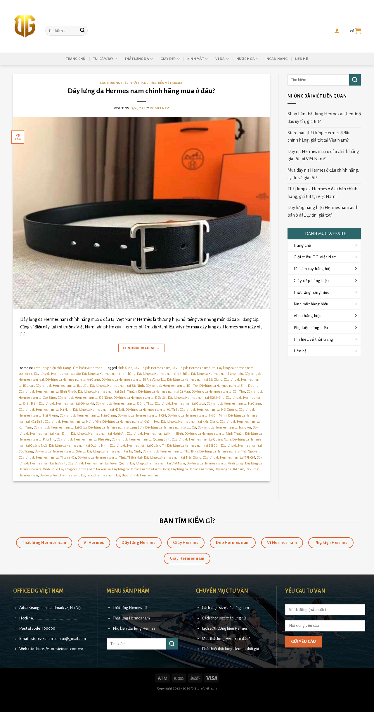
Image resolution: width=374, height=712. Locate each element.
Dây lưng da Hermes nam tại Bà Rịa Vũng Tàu (133, 380)
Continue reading (141, 348)
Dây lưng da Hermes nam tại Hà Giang (234, 403)
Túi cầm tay (103, 59)
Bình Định (124, 368)
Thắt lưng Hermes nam (131, 618)
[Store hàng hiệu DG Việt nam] (25, 26)
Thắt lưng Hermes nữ (130, 607)
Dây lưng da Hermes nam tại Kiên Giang (189, 422)
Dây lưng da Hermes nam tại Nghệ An (98, 434)
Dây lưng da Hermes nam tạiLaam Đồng (141, 469)
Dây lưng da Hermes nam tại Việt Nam (157, 463)
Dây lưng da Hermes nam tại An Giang (72, 380)
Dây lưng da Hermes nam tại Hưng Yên (73, 422)
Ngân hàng (277, 59)
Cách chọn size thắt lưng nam (225, 607)
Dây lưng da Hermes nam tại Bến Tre (172, 386)
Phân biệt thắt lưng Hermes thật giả (230, 649)
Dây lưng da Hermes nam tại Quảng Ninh (78, 446)
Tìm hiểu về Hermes (166, 82)
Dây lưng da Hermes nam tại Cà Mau (164, 392)
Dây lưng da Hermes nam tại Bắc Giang (194, 380)
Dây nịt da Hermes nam (98, 475)
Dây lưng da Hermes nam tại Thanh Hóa (47, 457)
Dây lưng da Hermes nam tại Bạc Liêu (62, 386)
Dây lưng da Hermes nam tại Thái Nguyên (229, 451)
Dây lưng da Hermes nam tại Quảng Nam (201, 439)
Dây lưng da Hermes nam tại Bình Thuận (107, 392)
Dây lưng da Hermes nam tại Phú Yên (83, 439)
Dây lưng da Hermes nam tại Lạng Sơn (116, 427)
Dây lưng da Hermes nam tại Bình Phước (48, 392)
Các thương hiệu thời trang (124, 82)
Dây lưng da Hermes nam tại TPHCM (229, 457)
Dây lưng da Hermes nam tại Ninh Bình (155, 434)
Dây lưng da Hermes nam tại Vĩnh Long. (215, 463)
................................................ (56, 618)
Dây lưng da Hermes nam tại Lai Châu (60, 427)
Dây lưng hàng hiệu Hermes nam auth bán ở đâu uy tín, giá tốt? (323, 211)
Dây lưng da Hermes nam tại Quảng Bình (141, 439)
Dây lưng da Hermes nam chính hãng (109, 374)
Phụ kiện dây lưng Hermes (134, 628)
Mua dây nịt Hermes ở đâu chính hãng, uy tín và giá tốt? (323, 174)
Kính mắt (195, 59)
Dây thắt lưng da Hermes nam (137, 475)
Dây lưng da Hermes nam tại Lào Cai (170, 427)
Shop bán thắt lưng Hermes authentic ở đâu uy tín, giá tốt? (324, 118)
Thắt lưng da (137, 59)
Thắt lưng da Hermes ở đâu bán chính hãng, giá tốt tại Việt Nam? (322, 193)
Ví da (220, 59)
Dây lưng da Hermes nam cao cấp (57, 374)
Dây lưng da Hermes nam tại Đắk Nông (196, 398)
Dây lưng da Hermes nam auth (194, 368)
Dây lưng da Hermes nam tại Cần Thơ (218, 392)
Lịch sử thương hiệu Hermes (225, 628)
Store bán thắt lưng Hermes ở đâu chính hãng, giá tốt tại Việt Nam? (319, 136)
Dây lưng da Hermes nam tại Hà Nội (98, 410)
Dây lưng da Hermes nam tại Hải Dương (208, 410)
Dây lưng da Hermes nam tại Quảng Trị (138, 446)
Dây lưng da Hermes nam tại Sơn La (60, 451)
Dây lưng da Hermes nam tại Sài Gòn (193, 446)
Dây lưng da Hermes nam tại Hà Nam (45, 410)
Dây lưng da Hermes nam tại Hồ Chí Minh (197, 415)
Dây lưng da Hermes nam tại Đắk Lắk (140, 398)
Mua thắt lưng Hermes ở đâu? (226, 638)
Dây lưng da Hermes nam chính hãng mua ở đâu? (141, 91)
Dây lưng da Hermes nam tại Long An (224, 427)
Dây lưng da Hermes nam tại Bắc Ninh (117, 386)
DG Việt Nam (159, 108)
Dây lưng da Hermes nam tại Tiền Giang (172, 457)
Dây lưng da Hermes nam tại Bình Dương (229, 386)
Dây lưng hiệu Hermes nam (59, 475)
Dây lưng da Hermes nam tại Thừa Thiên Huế (110, 457)
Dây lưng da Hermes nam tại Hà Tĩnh (151, 410)
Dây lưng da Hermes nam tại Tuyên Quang (98, 463)
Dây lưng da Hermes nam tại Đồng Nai (66, 403)
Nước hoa (245, 59)
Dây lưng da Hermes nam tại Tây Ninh (114, 451)
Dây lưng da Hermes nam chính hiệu (163, 374)
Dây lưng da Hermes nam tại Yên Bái (85, 469)
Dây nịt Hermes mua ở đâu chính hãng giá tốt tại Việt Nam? (323, 155)
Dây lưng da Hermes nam (152, 368)
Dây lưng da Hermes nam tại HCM (141, 415)
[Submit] (82, 31)
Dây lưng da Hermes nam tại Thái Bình (170, 451)
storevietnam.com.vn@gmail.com (58, 638)
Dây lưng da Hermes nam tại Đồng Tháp (124, 403)
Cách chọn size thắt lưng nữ (224, 618)
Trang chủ (75, 59)
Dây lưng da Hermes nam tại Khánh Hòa (131, 422)
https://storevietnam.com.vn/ (59, 649)
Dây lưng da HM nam (229, 469)
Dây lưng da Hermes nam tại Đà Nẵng (85, 398)
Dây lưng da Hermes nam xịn (192, 469)
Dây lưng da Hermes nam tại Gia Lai (180, 403)
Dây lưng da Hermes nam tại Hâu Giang (88, 415)
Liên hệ (301, 59)
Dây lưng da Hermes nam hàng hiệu (217, 374)
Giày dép (168, 59)
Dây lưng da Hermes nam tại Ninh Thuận (214, 434)
